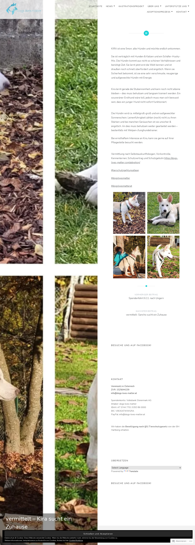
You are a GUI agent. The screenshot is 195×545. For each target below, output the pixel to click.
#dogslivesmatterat (121, 186)
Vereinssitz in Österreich (122, 386)
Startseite (95, 6)
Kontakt (181, 12)
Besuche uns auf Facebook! (131, 345)
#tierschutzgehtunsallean (125, 170)
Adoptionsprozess (158, 12)
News (109, 6)
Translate (133, 471)
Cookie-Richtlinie (76, 540)
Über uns (153, 6)
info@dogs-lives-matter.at (124, 393)
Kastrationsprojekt (131, 6)
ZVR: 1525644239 (120, 389)
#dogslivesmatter (120, 178)
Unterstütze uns (176, 6)
